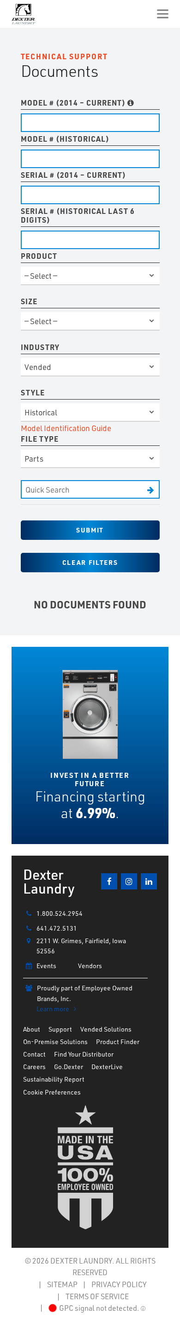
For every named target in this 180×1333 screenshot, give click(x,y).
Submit (90, 530)
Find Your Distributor (84, 1054)
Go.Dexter (68, 1066)
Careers (34, 1066)
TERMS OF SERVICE (97, 1296)
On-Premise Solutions (55, 1041)
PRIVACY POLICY (119, 1284)
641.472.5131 (56, 928)
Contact (34, 1054)
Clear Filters (90, 562)
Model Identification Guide (66, 428)
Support (60, 1029)
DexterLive (107, 1066)
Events (46, 965)
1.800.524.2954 (59, 913)
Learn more (52, 1008)
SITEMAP (62, 1284)
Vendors (90, 965)
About (31, 1029)
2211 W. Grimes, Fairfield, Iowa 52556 (81, 945)
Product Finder (117, 1041)
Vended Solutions (106, 1029)
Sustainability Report (53, 1079)
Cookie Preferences (52, 1092)
